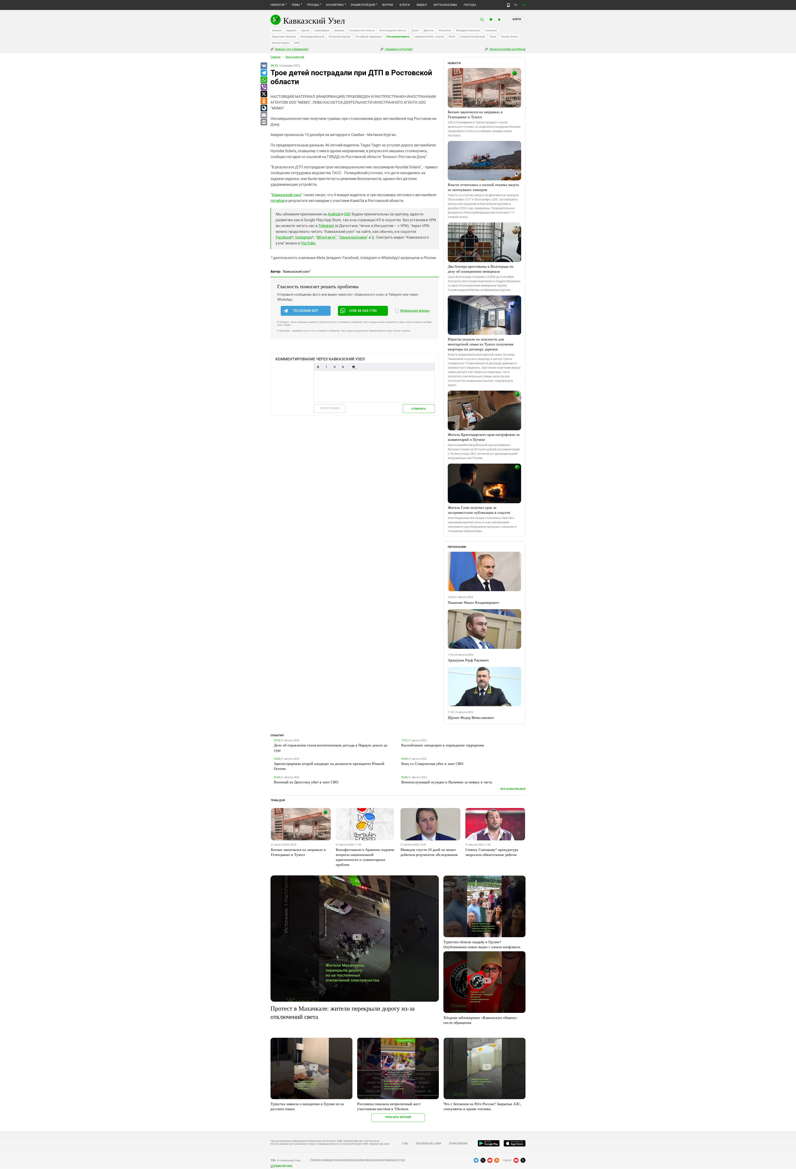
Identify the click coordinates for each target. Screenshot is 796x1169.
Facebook (284, 237)
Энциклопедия (363, 4)
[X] (263, 94)
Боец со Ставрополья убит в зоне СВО (432, 763)
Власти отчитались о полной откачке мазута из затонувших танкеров (483, 187)
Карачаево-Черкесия (284, 36)
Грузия (415, 30)
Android (334, 214)
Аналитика (335, 4)
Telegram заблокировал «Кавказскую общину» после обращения (480, 1020)
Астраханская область (362, 30)
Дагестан (428, 30)
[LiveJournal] (263, 108)
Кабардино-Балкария (468, 30)
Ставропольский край (472, 36)
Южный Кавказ (280, 42)
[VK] (263, 65)
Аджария (291, 30)
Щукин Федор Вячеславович (471, 717)
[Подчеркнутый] (334, 367)
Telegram (326, 226)
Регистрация (329, 408)
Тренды (313, 4)
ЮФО (297, 42)
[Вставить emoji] (353, 367)
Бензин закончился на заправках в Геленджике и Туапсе (475, 114)
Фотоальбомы (445, 4)
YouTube (308, 243)
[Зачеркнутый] (343, 367)
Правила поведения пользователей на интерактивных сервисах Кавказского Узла (357, 1159)
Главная (275, 57)
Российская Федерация (368, 36)
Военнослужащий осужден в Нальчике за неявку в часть (446, 781)
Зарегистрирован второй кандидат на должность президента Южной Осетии (329, 766)
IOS (347, 214)
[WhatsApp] (263, 80)
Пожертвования (458, 1143)
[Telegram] (263, 73)
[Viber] (263, 87)
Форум (387, 4)
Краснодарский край (312, 36)
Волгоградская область (393, 30)
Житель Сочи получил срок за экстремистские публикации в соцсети (479, 510)
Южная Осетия (509, 36)
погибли (278, 200)
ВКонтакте (326, 237)
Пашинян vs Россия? (398, 49)
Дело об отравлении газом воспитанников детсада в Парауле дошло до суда (330, 747)
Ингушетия (445, 30)
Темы (295, 4)
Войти (517, 19)
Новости (278, 4)
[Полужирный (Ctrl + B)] (318, 367)
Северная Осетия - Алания (429, 36)
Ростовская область (398, 36)
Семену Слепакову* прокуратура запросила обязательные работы (491, 852)
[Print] (263, 122)
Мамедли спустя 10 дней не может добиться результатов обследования (428, 852)
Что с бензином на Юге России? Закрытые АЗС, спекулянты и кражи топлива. (482, 1106)
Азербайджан (322, 30)
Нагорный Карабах (340, 36)
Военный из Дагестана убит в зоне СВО (306, 781)
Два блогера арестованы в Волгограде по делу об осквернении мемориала (480, 269)
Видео (422, 4)
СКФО (452, 36)
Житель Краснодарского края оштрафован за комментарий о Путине (483, 437)
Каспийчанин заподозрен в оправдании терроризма (442, 744)
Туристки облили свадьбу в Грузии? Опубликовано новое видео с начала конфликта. (482, 944)
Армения (339, 30)
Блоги (405, 4)
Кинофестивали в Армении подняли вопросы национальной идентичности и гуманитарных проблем (365, 857)
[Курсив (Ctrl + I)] (326, 367)
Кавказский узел (286, 195)
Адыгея (305, 30)
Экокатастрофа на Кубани (507, 49)
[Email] (263, 115)
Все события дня (512, 788)
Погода (470, 4)
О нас (405, 1143)
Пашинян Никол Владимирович (473, 602)
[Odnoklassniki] (263, 101)
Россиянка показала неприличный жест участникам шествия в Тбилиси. (389, 1106)
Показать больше (398, 1117)
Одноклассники (353, 237)
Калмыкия (491, 30)
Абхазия (277, 30)
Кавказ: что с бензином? (291, 49)
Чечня (492, 36)
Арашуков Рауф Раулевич (468, 659)
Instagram (303, 237)
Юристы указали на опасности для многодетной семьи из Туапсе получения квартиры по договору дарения (480, 344)
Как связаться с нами (428, 1143)
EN (524, 5)
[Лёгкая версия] (508, 5)
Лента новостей (294, 57)
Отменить (418, 408)
